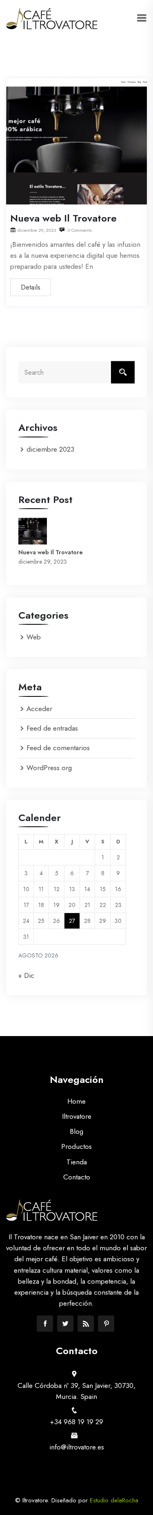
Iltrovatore (76, 1116)
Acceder (39, 709)
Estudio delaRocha (114, 1500)
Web (34, 637)
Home (76, 1101)
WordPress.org (49, 768)
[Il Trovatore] (52, 18)
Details (30, 287)
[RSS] (86, 1323)
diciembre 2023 (50, 449)
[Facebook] (45, 1323)
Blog (76, 1131)
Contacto (76, 1177)
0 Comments (79, 230)
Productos (76, 1146)
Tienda (77, 1162)
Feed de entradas (52, 728)
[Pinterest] (106, 1323)
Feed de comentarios (58, 748)
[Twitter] (65, 1323)
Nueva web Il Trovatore (63, 218)
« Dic (26, 975)
